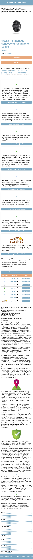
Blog (15, 556)
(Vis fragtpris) (8, 53)
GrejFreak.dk (21, 70)
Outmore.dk (4, 74)
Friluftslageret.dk (5, 70)
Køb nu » (16, 62)
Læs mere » (16, 57)
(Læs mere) (4, 50)
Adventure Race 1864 (16, 3)
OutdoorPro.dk (12, 72)
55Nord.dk (14, 70)
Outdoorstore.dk (21, 72)
